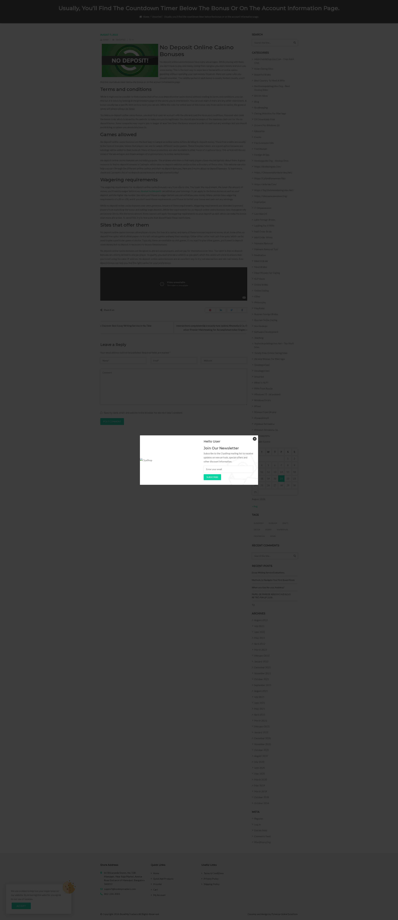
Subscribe (212, 477)
